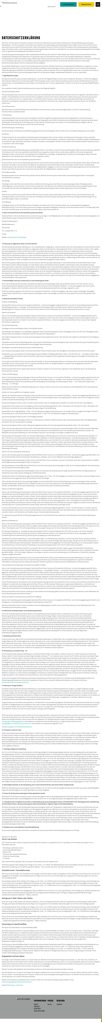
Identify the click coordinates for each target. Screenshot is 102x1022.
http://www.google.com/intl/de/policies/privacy (17, 727)
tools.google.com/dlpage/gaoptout (13, 721)
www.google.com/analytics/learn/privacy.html (16, 723)
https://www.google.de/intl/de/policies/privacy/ (17, 982)
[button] (98, 4)
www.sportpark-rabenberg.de (17, 237)
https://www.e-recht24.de (14, 985)
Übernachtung (86, 4)
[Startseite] (9, 2)
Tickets (68, 4)
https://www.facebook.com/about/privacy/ (15, 682)
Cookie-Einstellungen (39, 1011)
